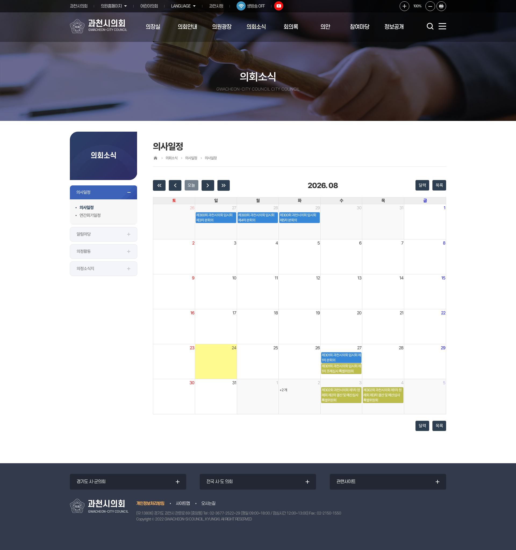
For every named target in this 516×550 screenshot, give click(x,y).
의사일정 (83, 192)
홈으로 (155, 158)
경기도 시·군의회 (91, 481)
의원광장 (221, 27)
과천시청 (216, 6)
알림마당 (84, 234)
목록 (439, 185)
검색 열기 (430, 26)
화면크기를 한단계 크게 (404, 6)
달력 (422, 185)
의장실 (153, 27)
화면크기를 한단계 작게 (430, 6)
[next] (208, 185)
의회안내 (187, 27)
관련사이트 (345, 481)
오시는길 (208, 503)
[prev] (175, 185)
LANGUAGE (181, 6)
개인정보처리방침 (150, 503)
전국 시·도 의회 (219, 481)
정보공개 (394, 27)
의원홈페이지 (111, 6)
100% (417, 6)
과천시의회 (78, 6)
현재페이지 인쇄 (441, 6)
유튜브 (278, 5)
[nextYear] (223, 185)
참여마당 (359, 27)
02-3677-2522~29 (225, 513)
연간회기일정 (90, 215)
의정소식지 (85, 268)
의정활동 (84, 251)
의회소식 (256, 27)
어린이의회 (149, 6)
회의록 (291, 27)
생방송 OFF (256, 6)
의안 (325, 27)
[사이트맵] (442, 26)
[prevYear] (159, 185)
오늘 (191, 185)
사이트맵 (183, 503)
